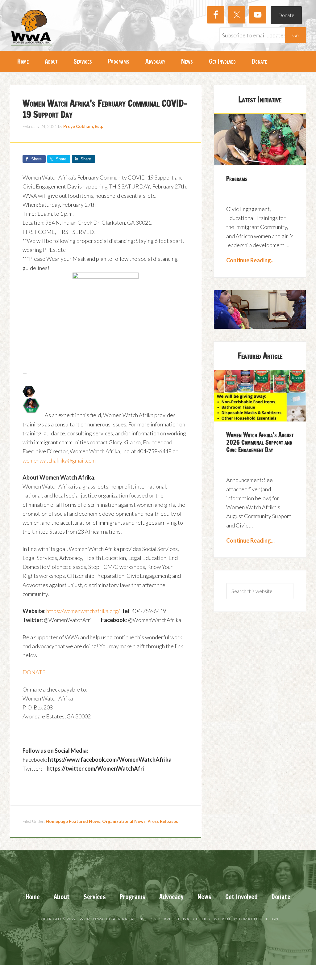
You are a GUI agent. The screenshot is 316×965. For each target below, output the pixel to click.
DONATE (34, 672)
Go (295, 35)
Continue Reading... (250, 260)
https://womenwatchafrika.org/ (83, 610)
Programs (236, 178)
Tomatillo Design (258, 918)
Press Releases (163, 821)
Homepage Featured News (73, 821)
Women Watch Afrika (31, 27)
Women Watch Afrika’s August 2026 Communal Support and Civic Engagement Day (259, 442)
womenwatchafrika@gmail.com (59, 460)
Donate (286, 15)
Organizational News (124, 821)
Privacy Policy (194, 918)
